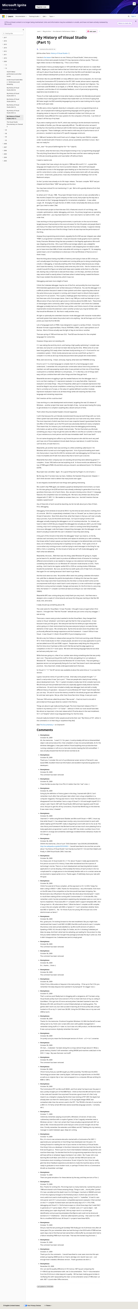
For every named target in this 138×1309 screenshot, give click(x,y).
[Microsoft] (3, 16)
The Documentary (46, 725)
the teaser (47, 57)
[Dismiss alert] (134, 3)
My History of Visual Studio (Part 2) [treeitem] (13, 112)
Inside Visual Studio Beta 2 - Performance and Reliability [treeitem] (14, 82)
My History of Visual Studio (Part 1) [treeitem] (13, 117)
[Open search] (129, 16)
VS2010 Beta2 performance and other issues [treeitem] (14, 74)
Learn (39, 31)
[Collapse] (23, 29)
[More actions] (99, 31)
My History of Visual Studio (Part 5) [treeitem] (13, 106)
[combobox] (12, 33)
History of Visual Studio (59, 53)
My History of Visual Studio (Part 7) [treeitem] (13, 95)
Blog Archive (47, 31)
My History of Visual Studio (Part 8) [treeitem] (13, 89)
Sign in (133, 16)
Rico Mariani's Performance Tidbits (64, 31)
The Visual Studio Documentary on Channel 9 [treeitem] (15, 124)
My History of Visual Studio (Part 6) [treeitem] (13, 100)
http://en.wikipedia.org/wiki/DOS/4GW (54, 846)
